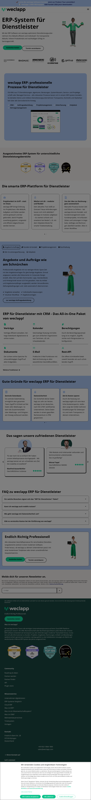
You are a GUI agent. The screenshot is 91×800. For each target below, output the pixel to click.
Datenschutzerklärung (36, 788)
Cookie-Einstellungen (66, 797)
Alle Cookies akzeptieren (30, 797)
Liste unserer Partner (26, 792)
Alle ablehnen (48, 797)
